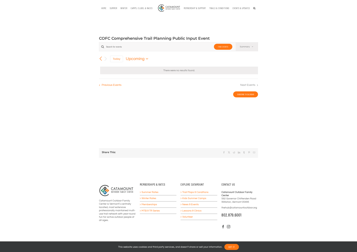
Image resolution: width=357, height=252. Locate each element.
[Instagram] (228, 226)
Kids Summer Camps (194, 198)
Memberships (149, 204)
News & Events (190, 204)
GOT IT (231, 246)
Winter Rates (149, 198)
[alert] (179, 70)
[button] (253, 8)
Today (116, 58)
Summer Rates (150, 192)
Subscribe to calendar (245, 94)
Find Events (223, 47)
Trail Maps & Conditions (195, 192)
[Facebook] (223, 226)
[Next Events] (105, 58)
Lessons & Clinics (192, 210)
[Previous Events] (100, 58)
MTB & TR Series (151, 210)
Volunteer (187, 217)
